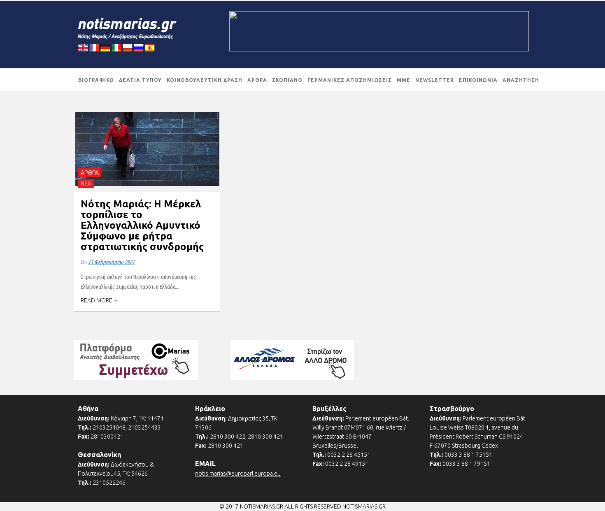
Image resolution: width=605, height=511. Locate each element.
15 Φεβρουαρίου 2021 (111, 262)
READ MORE (97, 300)
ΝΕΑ (86, 183)
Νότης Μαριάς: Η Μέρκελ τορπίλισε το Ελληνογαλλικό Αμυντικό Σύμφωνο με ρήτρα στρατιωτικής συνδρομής (142, 225)
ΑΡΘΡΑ (90, 173)
